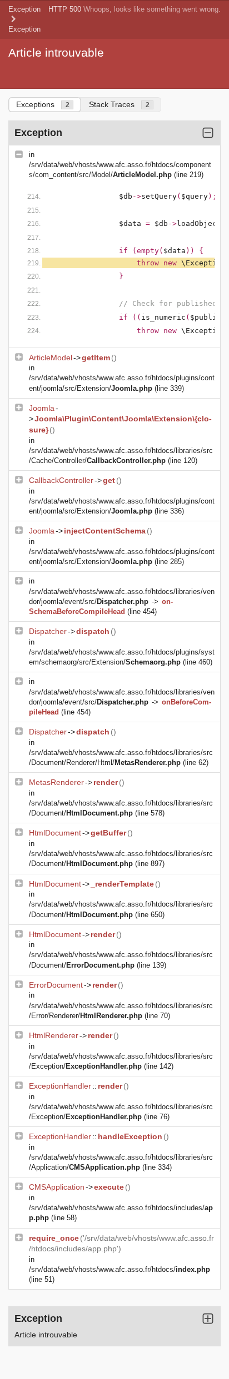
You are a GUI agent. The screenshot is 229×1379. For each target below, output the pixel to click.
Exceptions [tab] (42, 104)
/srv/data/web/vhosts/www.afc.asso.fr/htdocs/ (119, 1269)
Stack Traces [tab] (119, 104)
